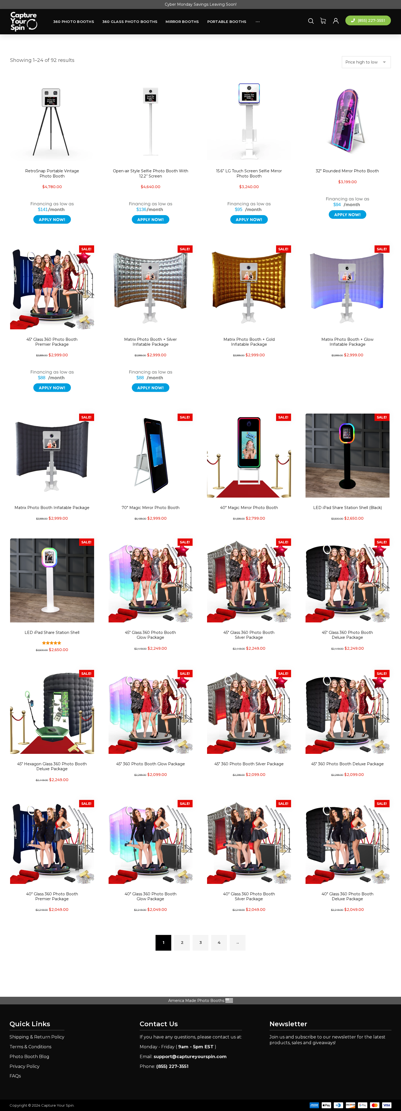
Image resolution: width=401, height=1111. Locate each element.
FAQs (15, 1076)
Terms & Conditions (30, 1046)
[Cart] (323, 20)
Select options (153, 404)
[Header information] (336, 20)
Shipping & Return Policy (37, 1037)
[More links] (258, 19)
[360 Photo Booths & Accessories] (23, 22)
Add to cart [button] (55, 236)
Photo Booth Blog (29, 1056)
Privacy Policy (25, 1066)
